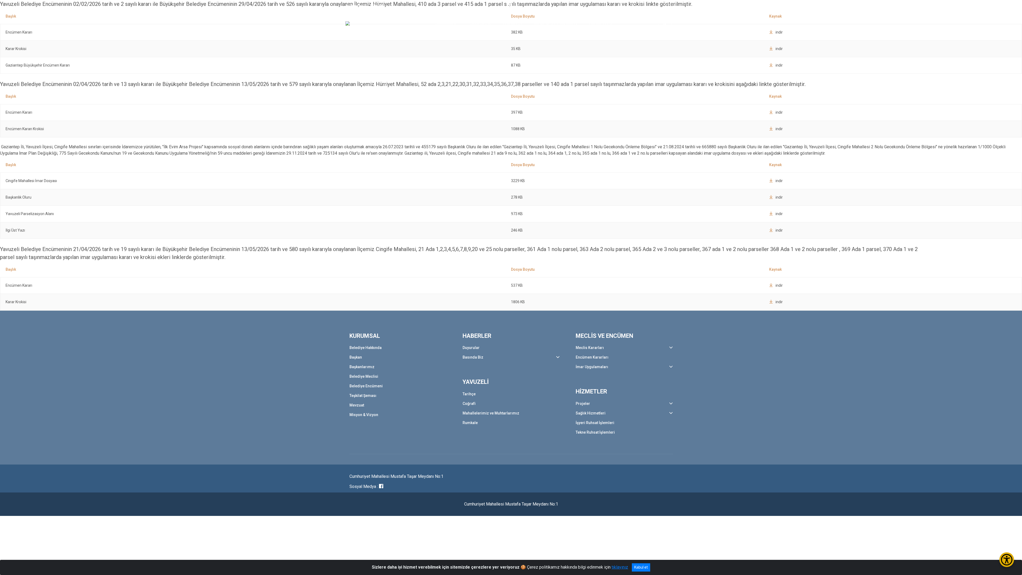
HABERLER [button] (480, 23)
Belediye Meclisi (363, 376)
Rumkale (470, 423)
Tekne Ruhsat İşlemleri (595, 432)
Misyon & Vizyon (363, 415)
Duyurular (471, 348)
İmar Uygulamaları (592, 367)
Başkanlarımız (361, 367)
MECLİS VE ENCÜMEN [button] (555, 23)
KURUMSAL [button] (447, 23)
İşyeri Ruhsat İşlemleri (595, 423)
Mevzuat (356, 405)
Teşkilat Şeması (362, 395)
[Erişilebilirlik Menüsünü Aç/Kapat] (1006, 559)
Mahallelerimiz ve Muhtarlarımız (491, 413)
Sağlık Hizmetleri (590, 413)
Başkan (355, 357)
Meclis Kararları (590, 348)
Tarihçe (469, 394)
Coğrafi (469, 403)
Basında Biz (473, 357)
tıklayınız (620, 567)
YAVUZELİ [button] (512, 23)
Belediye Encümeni (366, 386)
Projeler (583, 403)
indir (779, 49)
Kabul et (641, 567)
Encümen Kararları (592, 357)
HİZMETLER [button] (600, 23)
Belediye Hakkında (365, 348)
